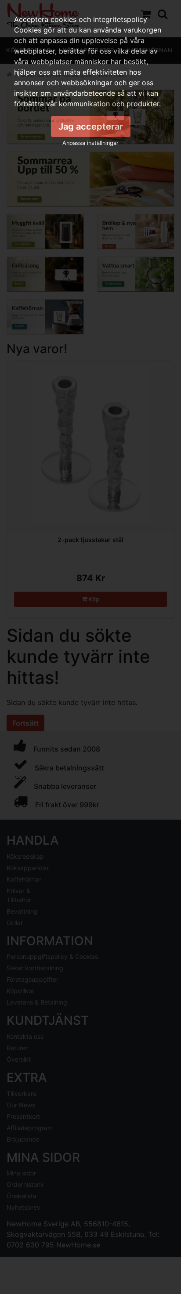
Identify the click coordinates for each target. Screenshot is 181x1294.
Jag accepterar (90, 126)
